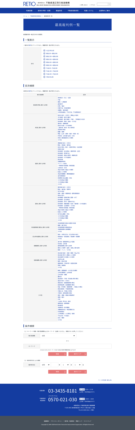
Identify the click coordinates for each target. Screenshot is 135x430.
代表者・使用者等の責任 (65, 293)
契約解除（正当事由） (64, 199)
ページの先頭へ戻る (104, 380)
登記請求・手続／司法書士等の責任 (68, 279)
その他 (60, 140)
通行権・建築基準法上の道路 (66, 242)
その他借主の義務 (63, 182)
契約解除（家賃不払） (64, 153)
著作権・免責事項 (69, 421)
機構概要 (46, 421)
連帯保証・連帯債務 (63, 303)
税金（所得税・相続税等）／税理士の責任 (70, 287)
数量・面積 (61, 132)
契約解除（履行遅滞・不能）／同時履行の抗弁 (71, 119)
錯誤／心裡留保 (62, 102)
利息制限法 (61, 311)
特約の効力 (61, 195)
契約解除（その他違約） (65, 157)
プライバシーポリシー (57, 421)
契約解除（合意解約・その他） (67, 206)
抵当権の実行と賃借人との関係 (67, 255)
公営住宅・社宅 (62, 168)
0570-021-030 (62, 398)
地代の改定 (61, 191)
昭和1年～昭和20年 (51, 53)
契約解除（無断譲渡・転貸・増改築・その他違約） (72, 204)
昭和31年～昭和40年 (52, 59)
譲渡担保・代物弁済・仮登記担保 (67, 263)
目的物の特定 (61, 129)
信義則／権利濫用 (63, 110)
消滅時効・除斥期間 (63, 307)
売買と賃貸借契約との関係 (65, 138)
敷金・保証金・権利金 (64, 145)
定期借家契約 (61, 161)
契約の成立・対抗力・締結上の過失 (68, 115)
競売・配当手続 (62, 261)
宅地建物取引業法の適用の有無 (67, 223)
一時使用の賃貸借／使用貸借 (66, 165)
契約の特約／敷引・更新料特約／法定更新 (70, 147)
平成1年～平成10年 (51, 68)
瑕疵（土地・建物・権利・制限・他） (69, 134)
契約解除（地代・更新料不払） (67, 201)
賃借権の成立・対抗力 (64, 143)
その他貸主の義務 (63, 180)
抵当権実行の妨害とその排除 (66, 257)
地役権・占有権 (62, 244)
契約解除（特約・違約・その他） (67, 121)
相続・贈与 (61, 297)
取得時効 (60, 305)
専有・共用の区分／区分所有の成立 (68, 234)
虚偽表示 (60, 104)
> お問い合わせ (83, 5)
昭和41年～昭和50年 (52, 62)
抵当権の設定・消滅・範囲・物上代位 (69, 253)
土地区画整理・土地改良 (65, 272)
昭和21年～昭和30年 (52, 56)
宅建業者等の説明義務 (64, 229)
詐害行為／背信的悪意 (64, 108)
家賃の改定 (61, 149)
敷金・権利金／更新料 (64, 189)
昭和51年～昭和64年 (52, 65)
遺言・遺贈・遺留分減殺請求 (66, 295)
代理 (59, 100)
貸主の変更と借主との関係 (65, 170)
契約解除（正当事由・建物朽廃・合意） (69, 151)
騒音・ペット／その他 (64, 250)
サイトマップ (87, 421)
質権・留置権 (61, 265)
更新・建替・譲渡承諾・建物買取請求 (69, 193)
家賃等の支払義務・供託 (65, 178)
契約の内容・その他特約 (65, 125)
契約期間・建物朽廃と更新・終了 (67, 197)
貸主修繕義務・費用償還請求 (66, 174)
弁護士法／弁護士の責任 (65, 291)
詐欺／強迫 (61, 106)
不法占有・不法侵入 (63, 316)
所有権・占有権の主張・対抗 (66, 136)
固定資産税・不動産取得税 (65, 289)
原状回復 (60, 159)
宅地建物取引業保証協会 (65, 227)
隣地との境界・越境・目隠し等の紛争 (69, 248)
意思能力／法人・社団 (64, 98)
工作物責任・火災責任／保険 (66, 313)
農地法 (60, 276)
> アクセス (92, 5)
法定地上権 (61, 259)
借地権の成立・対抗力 (64, 187)
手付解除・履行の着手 (64, 117)
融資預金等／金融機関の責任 (66, 285)
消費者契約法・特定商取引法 (66, 309)
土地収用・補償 (62, 274)
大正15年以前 (50, 50)
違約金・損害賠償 (63, 123)
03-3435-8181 (62, 390)
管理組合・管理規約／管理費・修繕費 (69, 236)
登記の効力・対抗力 (63, 281)
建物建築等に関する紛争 (65, 246)
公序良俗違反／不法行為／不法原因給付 (69, 112)
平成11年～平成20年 (52, 71)
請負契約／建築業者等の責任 (66, 283)
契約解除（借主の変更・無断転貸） (68, 155)
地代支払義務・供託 (63, 214)
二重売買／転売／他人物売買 (66, 127)
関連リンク (79, 421)
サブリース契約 (62, 163)
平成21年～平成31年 (52, 74)
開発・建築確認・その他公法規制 (67, 270)
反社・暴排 (61, 318)
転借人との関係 (62, 172)
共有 (59, 299)
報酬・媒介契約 (62, 225)
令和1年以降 (49, 77)
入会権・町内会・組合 (64, 301)
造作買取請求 (61, 176)
